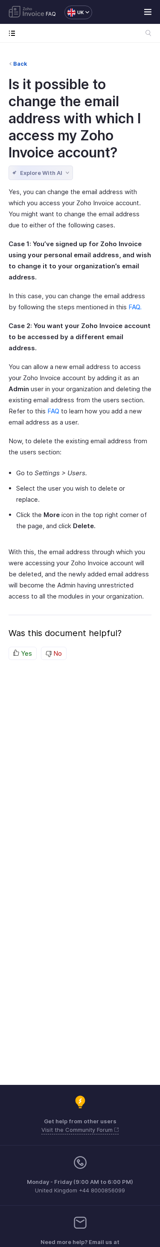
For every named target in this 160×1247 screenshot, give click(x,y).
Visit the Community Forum (77, 1129)
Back (20, 63)
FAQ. (135, 307)
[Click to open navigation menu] (14, 33)
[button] (74, 12)
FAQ (51, 14)
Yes (25, 653)
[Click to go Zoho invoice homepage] (26, 12)
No (57, 653)
